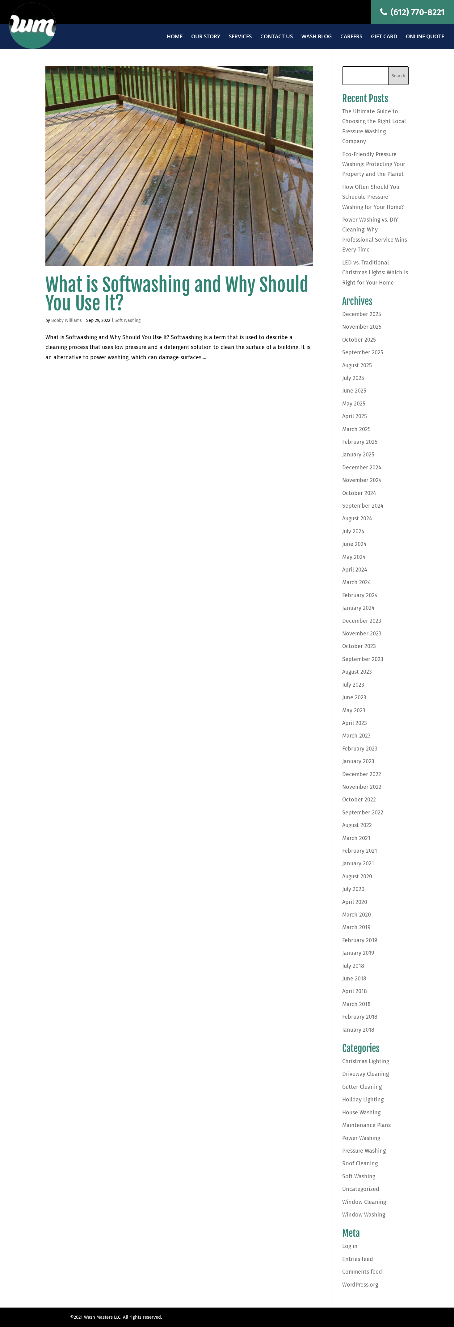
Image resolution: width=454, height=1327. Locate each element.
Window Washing (363, 1214)
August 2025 (357, 365)
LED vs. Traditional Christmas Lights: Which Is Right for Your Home (375, 272)
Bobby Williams (66, 320)
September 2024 (363, 505)
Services (240, 37)
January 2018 (358, 1029)
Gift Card (384, 37)
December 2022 (361, 774)
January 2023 (358, 761)
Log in (350, 1246)
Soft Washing (128, 320)
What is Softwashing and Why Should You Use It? (177, 294)
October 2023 (359, 646)
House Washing (361, 1112)
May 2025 (353, 403)
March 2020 (356, 914)
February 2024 (360, 595)
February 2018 (359, 1016)
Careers (351, 37)
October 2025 (359, 339)
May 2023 (353, 710)
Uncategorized (360, 1189)
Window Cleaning (364, 1202)
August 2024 (357, 518)
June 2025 (354, 390)
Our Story (205, 37)
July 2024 (353, 531)
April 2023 (354, 723)
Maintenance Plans (366, 1125)
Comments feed (362, 1271)
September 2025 (362, 352)
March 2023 (356, 735)
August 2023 (357, 671)
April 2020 (354, 902)
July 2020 (353, 889)
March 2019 (356, 927)
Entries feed (357, 1259)
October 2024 (359, 493)
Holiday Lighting (363, 1099)
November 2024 (362, 480)
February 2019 (359, 940)
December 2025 (361, 314)
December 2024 (361, 467)
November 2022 (361, 787)
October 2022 (359, 799)
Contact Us (276, 37)
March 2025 (356, 429)
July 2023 (353, 684)
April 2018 (354, 991)
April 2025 (354, 416)
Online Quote (425, 37)
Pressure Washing (364, 1150)
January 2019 (358, 953)
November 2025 (361, 326)
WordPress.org (360, 1284)
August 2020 (357, 876)
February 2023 (359, 748)
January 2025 (358, 454)
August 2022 (357, 825)
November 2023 (361, 633)
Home (175, 37)
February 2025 (359, 442)
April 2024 (354, 569)
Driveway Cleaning (365, 1074)
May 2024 (354, 557)
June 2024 (354, 544)
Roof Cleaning (360, 1163)
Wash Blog (316, 37)
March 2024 (356, 582)
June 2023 (354, 697)
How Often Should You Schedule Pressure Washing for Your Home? (373, 197)
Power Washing (361, 1138)
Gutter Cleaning (362, 1087)
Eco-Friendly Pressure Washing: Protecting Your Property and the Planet (373, 164)
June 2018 (354, 978)
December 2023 (361, 621)
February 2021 (359, 850)
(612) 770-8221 (417, 12)
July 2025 (353, 378)
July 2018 (353, 966)
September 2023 (362, 659)
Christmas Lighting (365, 1061)
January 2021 (358, 863)
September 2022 (362, 812)
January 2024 (358, 608)
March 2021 (356, 838)
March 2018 (356, 1004)
